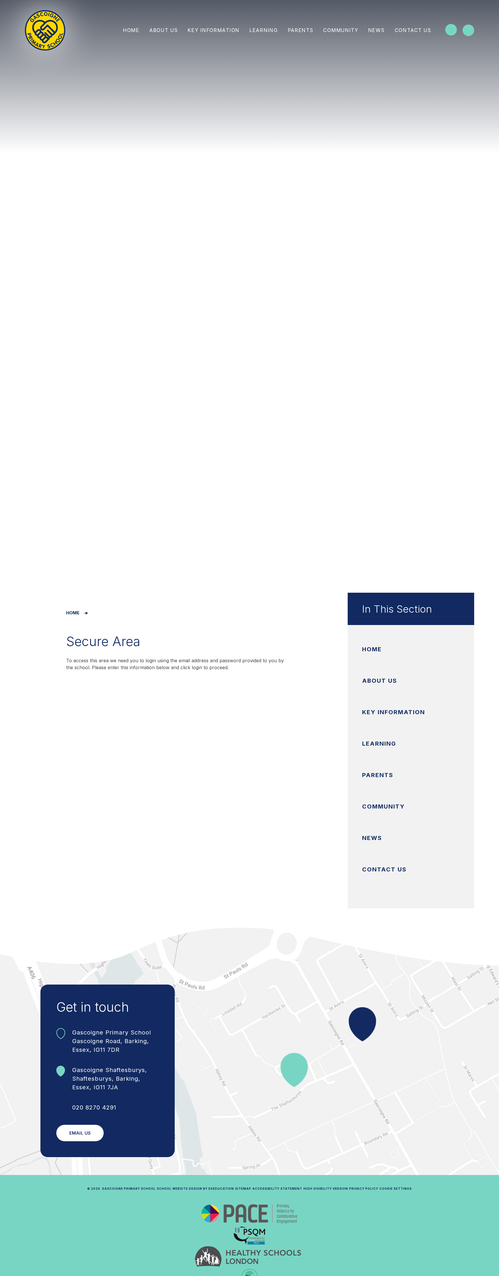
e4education (221, 1188)
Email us (80, 1133)
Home (72, 612)
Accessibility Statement (277, 1188)
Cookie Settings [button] (395, 1188)
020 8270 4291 (94, 1107)
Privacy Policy (363, 1188)
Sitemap (243, 1188)
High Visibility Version (326, 1188)
